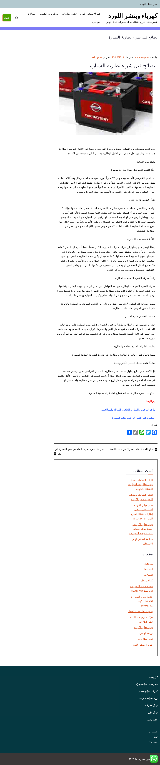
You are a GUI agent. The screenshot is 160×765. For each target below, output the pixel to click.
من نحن (96, 21)
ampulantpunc (142, 57)
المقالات (32, 13)
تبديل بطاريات (69, 13)
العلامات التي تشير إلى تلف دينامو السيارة (133, 417)
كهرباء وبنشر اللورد (133, 15)
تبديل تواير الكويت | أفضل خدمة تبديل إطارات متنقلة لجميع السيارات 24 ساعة (142, 511)
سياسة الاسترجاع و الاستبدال (143, 541)
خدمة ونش (153, 719)
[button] (154, 759)
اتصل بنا (148, 569)
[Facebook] (154, 432)
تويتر (155, 736)
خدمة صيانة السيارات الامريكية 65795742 (141, 588)
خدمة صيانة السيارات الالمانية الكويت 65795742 (141, 601)
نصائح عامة (97, 57)
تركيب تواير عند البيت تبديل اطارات (141, 619)
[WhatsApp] (142, 432)
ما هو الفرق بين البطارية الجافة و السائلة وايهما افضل (128, 409)
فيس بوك (153, 742)
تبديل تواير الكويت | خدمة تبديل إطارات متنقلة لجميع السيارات (141, 529)
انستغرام (153, 731)
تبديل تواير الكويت (49, 13)
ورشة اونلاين (146, 633)
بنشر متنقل (153, 684)
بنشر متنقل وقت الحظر (140, 611)
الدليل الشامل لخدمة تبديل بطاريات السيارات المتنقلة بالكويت (140, 484)
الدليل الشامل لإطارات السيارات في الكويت (141, 497)
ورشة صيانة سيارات (148, 698)
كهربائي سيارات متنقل (148, 691)
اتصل (7, 17)
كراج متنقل (147, 580)
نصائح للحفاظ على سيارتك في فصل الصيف (131, 449)
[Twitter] (148, 432)
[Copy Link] (135, 432)
